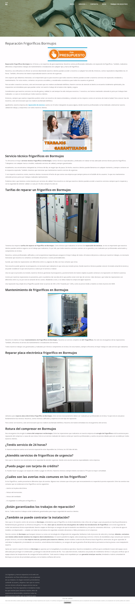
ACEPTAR (67, 602)
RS (6, 4)
